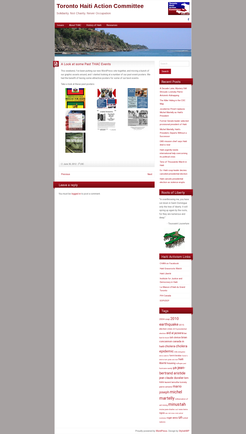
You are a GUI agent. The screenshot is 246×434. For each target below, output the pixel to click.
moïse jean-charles (167, 409)
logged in (76, 193)
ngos (162, 412)
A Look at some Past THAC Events (86, 64)
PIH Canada (165, 295)
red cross (171, 413)
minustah (177, 404)
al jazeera (177, 333)
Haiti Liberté (165, 273)
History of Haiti (93, 25)
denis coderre (164, 356)
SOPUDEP (164, 300)
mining (165, 405)
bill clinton (175, 337)
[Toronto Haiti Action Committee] (123, 42)
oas (166, 413)
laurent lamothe (172, 382)
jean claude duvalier (171, 378)
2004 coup (164, 319)
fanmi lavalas (175, 355)
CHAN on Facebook (169, 263)
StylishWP (184, 431)
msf (176, 409)
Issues (60, 25)
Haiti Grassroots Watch (171, 268)
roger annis (172, 417)
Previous (65, 174)
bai (185, 333)
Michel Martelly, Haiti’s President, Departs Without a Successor (173, 133)
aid (168, 333)
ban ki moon (164, 338)
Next (149, 174)
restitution (162, 418)
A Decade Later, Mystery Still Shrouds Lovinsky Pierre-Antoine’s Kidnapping (173, 92)
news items (183, 409)
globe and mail (173, 360)
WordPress (161, 431)
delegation (181, 352)
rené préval (179, 413)
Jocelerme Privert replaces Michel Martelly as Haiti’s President (172, 112)
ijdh (175, 368)
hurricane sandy (165, 368)
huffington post (181, 363)
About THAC (75, 25)
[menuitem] (60, 25)
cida (176, 352)
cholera (170, 346)
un (180, 417)
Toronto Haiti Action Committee (100, 6)
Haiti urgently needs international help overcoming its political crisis (173, 153)
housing (171, 363)
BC (82, 164)
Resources (111, 25)
